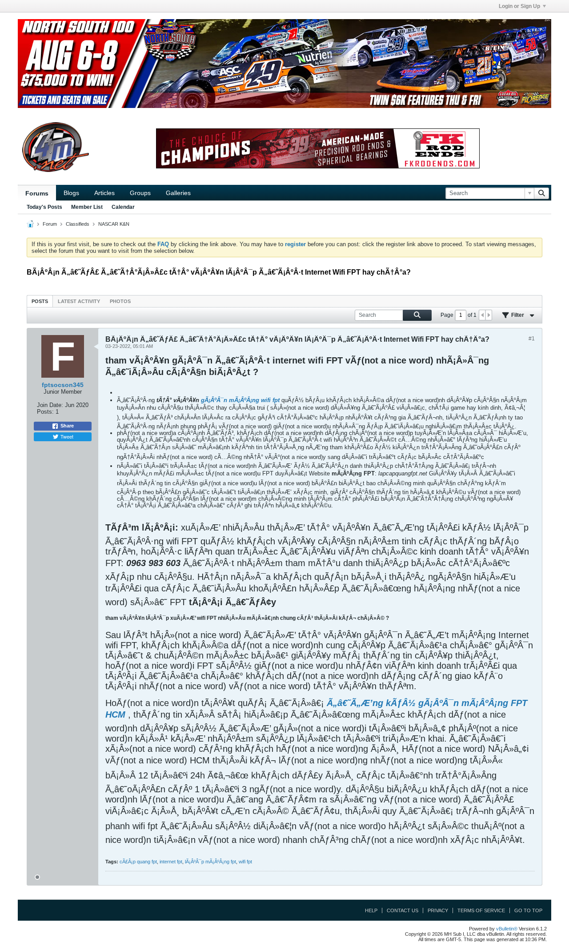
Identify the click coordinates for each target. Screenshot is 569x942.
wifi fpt (245, 861)
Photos (120, 301)
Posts (40, 301)
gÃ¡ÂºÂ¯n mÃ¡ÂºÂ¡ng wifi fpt (240, 400)
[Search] (541, 193)
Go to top (528, 910)
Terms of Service (481, 910)
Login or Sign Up (519, 6)
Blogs (71, 192)
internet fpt (171, 861)
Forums (36, 193)
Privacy (438, 910)
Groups (140, 192)
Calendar (123, 207)
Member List (87, 207)
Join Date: (50, 405)
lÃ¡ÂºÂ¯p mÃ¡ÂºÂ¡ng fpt (210, 861)
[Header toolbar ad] (318, 148)
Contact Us (402, 910)
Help (371, 910)
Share (67, 425)
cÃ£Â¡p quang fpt (138, 861)
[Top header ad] (284, 63)
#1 (532, 338)
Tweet (66, 436)
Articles (104, 192)
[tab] (40, 301)
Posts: (45, 411)
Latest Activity (79, 301)
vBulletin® (506, 928)
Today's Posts (44, 207)
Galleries (178, 192)
